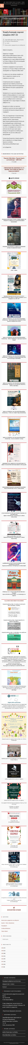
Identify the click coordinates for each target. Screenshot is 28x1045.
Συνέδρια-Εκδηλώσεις (5, 928)
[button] (2, 6)
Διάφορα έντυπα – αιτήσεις (8, 984)
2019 (2, 967)
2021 (2, 961)
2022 (2, 958)
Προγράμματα (4, 925)
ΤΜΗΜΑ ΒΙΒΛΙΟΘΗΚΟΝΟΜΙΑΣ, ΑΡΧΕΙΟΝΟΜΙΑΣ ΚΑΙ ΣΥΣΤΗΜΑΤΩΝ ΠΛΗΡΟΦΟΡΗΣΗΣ (14, 4)
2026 (2, 947)
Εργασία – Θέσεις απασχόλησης (7, 923)
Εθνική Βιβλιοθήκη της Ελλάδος (9, 1035)
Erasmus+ (5, 987)
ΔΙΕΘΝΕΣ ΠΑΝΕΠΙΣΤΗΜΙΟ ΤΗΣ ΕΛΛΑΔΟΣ (13, 2)
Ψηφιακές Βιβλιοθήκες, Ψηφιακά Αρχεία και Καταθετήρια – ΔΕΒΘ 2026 (14, 159)
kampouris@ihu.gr (9, 999)
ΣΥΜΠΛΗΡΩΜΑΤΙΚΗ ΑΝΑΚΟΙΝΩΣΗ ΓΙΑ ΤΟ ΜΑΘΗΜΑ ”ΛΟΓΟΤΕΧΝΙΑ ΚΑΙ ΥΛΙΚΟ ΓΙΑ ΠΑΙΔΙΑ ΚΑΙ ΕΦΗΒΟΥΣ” (14, 169)
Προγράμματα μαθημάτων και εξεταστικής (12, 981)
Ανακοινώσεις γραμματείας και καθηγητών (15, 45)
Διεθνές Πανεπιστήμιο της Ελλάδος (10, 1032)
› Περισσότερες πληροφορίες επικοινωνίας (12, 1011)
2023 (2, 956)
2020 (2, 964)
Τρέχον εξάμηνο (4, 931)
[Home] (1, 22)
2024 (2, 953)
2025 (2, 950)
